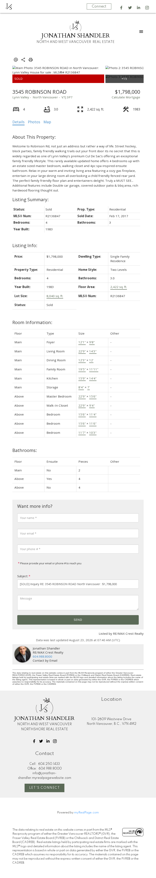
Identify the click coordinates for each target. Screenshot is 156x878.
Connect (99, 6)
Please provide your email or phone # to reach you (50, 563)
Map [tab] (47, 121)
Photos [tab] (34, 121)
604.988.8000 (42, 656)
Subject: (22, 576)
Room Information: (32, 322)
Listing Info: (24, 245)
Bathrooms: (24, 450)
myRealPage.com (86, 812)
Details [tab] (18, 121)
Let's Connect (44, 788)
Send (78, 620)
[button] (121, 8)
